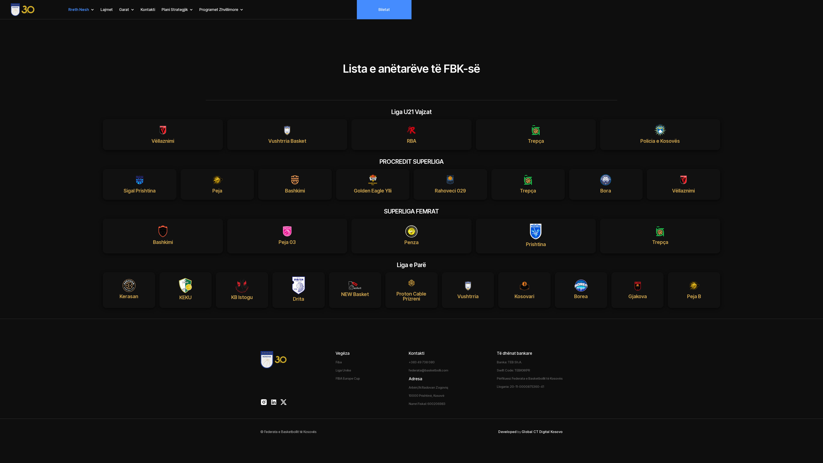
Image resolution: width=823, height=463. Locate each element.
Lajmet (107, 9)
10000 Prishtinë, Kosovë (426, 396)
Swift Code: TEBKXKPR (513, 370)
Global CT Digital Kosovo (542, 432)
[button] (81, 10)
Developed (507, 432)
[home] (17, 9)
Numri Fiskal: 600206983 (427, 404)
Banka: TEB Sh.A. (509, 362)
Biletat (384, 9)
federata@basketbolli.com (428, 370)
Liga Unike (343, 370)
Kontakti (148, 9)
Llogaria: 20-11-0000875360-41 (520, 387)
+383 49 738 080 (422, 362)
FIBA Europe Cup (348, 378)
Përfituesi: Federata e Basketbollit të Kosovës (530, 378)
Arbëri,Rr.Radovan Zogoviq (428, 387)
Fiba (339, 362)
